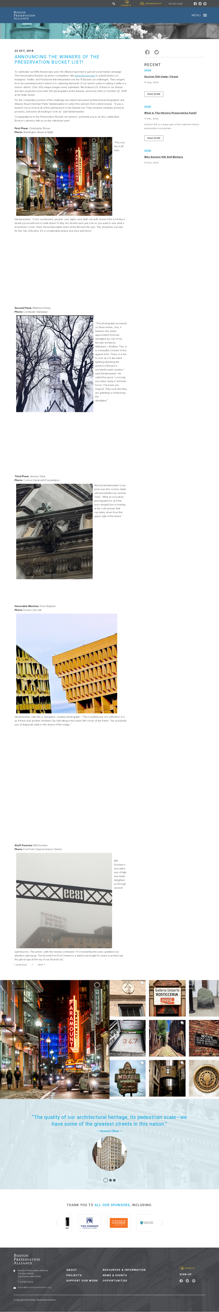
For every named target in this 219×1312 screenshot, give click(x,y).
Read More (153, 94)
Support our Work (82, 1280)
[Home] (24, 15)
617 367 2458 (175, 3)
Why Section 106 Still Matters (163, 157)
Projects (74, 1275)
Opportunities (115, 1280)
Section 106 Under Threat (161, 76)
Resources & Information (124, 1270)
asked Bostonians (85, 75)
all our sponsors (112, 1205)
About (71, 1270)
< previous (20, 964)
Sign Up (186, 1274)
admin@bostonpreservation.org (34, 1287)
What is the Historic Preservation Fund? (170, 113)
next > (41, 964)
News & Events (115, 1275)
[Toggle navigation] (205, 15)
